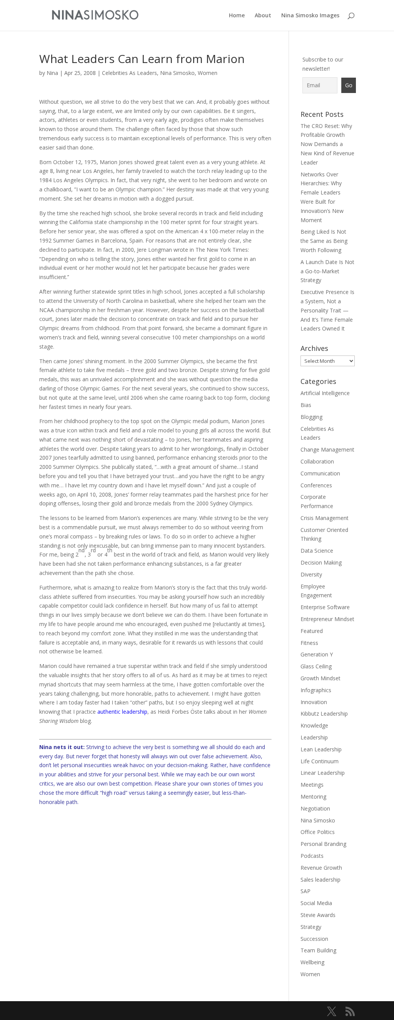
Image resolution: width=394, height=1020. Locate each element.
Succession (314, 938)
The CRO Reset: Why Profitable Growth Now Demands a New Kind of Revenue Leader (327, 144)
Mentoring (313, 796)
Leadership (314, 737)
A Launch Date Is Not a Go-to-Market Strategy (327, 271)
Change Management (327, 449)
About (263, 16)
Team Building (318, 950)
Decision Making (321, 562)
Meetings (312, 784)
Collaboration (317, 461)
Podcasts (312, 855)
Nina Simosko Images (310, 16)
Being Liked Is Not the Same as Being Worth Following (324, 241)
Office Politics (318, 832)
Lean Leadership (321, 749)
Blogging (311, 416)
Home (237, 16)
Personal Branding (323, 843)
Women (207, 72)
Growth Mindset (321, 678)
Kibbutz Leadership (324, 713)
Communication (320, 473)
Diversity (311, 574)
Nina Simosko (177, 72)
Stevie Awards (318, 915)
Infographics (316, 690)
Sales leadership (321, 879)
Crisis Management (325, 518)
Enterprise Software (325, 607)
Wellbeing (312, 962)
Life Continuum (320, 761)
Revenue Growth (321, 867)
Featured (312, 631)
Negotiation (315, 808)
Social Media (316, 903)
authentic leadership (122, 711)
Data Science (317, 550)
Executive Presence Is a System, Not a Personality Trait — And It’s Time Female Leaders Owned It (327, 310)
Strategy (311, 926)
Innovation (314, 702)
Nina (52, 72)
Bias (306, 405)
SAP (306, 891)
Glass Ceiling (316, 666)
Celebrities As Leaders (129, 72)
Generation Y (317, 654)
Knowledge (314, 725)
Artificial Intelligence (325, 393)
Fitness (309, 642)
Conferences (316, 485)
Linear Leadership (323, 772)
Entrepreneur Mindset (327, 619)
